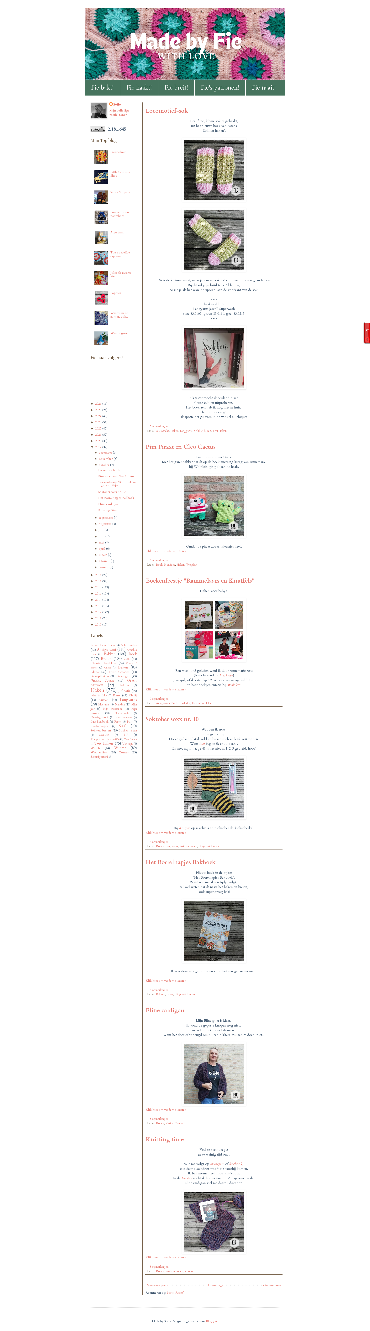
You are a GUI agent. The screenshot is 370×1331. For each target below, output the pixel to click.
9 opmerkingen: (160, 699)
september (106, 518)
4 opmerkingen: (160, 842)
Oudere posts (272, 1285)
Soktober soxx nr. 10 (172, 719)
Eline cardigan (165, 1010)
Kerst (116, 695)
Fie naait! (264, 87)
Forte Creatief (119, 672)
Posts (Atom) (175, 1293)
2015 (98, 593)
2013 (98, 606)
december (106, 452)
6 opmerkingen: (160, 560)
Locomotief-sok (167, 111)
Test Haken (220, 431)
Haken (174, 431)
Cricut (107, 667)
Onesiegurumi (99, 717)
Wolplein (191, 565)
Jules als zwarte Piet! (120, 274)
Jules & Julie (99, 695)
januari (104, 567)
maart (103, 555)
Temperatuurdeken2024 (105, 739)
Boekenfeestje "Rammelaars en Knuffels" (200, 581)
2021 (98, 435)
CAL (127, 659)
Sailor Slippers (120, 192)
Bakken (160, 994)
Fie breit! (176, 87)
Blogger (211, 1321)
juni (102, 536)
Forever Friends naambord (121, 214)
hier (202, 743)
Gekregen (123, 676)
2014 (98, 600)
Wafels (95, 748)
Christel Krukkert (103, 663)
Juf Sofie (124, 691)
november (106, 459)
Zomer (124, 752)
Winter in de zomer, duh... (119, 315)
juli (101, 530)
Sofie (117, 104)
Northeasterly (122, 713)
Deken (123, 667)
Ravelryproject (99, 726)
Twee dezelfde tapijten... (120, 254)
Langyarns (186, 431)
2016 (98, 587)
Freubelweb (118, 152)
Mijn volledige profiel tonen (119, 112)
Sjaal (122, 726)
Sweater (104, 735)
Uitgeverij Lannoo (209, 846)
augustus (105, 524)
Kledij (133, 695)
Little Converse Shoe (120, 174)
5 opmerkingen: (160, 426)
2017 (98, 581)
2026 (98, 404)
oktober (104, 465)
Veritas (170, 1123)
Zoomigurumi (99, 757)
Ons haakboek (99, 722)
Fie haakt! (139, 87)
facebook (235, 1164)
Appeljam (117, 232)
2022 (98, 428)
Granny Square (102, 680)
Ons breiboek (124, 717)
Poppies (115, 293)
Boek (159, 565)
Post (129, 722)
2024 (98, 416)
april (102, 549)
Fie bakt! (102, 87)
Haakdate (124, 685)
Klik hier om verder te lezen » (166, 551)
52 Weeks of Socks (103, 645)
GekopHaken (100, 676)
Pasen (117, 722)
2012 (98, 612)
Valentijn (127, 744)
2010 (98, 624)
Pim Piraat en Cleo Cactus (180, 447)
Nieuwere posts (157, 1285)
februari (104, 561)
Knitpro (184, 828)
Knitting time (165, 1139)
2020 (98, 441)
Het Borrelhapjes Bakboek (181, 862)
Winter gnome (120, 333)
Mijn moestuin (112, 709)
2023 (98, 422)
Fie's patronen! (220, 87)
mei (102, 542)
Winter (179, 1123)
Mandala (120, 704)
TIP (125, 735)
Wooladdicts (99, 752)
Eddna (95, 672)
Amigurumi (163, 703)
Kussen (104, 700)
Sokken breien (188, 846)
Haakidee (169, 565)
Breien (160, 846)
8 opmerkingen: (160, 1267)
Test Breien (130, 739)
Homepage (215, 1285)
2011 (98, 618)
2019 (98, 447)
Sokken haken (202, 431)
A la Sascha (162, 431)
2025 (98, 410)
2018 (98, 575)
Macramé (103, 704)
